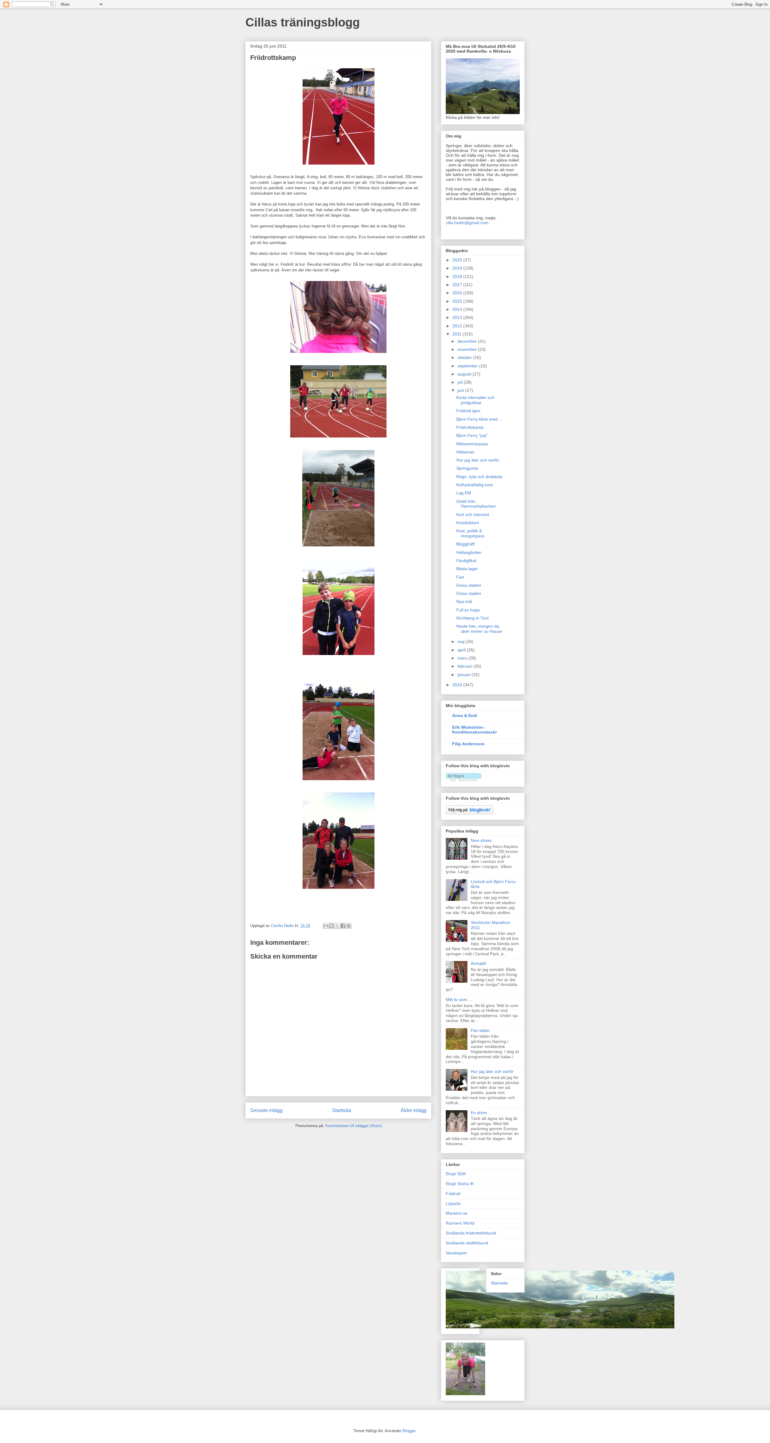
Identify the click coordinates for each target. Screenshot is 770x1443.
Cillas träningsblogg (302, 22)
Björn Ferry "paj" (472, 435)
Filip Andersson (468, 743)
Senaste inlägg (266, 1110)
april (462, 649)
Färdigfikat (466, 560)
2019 (457, 268)
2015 (457, 301)
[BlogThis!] (331, 926)
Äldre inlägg (414, 1110)
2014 (457, 309)
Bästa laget (467, 568)
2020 (457, 260)
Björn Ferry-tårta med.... (479, 419)
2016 (457, 292)
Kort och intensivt (472, 514)
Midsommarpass (472, 443)
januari (464, 674)
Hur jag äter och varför (477, 460)
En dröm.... (481, 1112)
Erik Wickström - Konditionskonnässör (474, 729)
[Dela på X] (337, 926)
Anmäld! (478, 963)
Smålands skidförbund (467, 1243)
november (467, 349)
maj (461, 641)
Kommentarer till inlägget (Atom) (353, 1125)
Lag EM (463, 492)
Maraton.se (456, 1213)
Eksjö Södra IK (460, 1183)
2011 (457, 334)
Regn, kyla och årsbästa (479, 476)
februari (465, 666)
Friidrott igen (468, 410)
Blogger (408, 1431)
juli (460, 382)
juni (461, 390)
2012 (457, 325)
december (467, 341)
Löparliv (453, 1203)
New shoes (481, 840)
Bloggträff (465, 544)
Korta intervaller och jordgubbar (475, 400)
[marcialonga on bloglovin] (464, 779)
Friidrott (453, 1193)
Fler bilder (480, 1030)
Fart (460, 577)
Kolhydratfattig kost (474, 484)
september (468, 365)
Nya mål (464, 601)
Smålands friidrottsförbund (471, 1233)
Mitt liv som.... (459, 999)
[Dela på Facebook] (343, 926)
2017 (457, 284)
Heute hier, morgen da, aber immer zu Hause (479, 629)
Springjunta (467, 468)
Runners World (460, 1223)
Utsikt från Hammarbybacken (476, 504)
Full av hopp (468, 609)
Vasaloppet (456, 1252)
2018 (457, 276)
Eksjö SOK (456, 1173)
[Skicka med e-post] (326, 926)
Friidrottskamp (470, 427)
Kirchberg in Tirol (472, 618)
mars (462, 658)
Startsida (341, 1110)
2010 (457, 684)
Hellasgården (469, 552)
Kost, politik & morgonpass (470, 533)
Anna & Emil (464, 715)
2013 (457, 317)
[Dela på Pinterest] (349, 926)
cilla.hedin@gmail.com (467, 222)
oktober (465, 357)
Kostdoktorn (467, 522)
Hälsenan (465, 452)
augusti (465, 374)
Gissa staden (468, 585)
